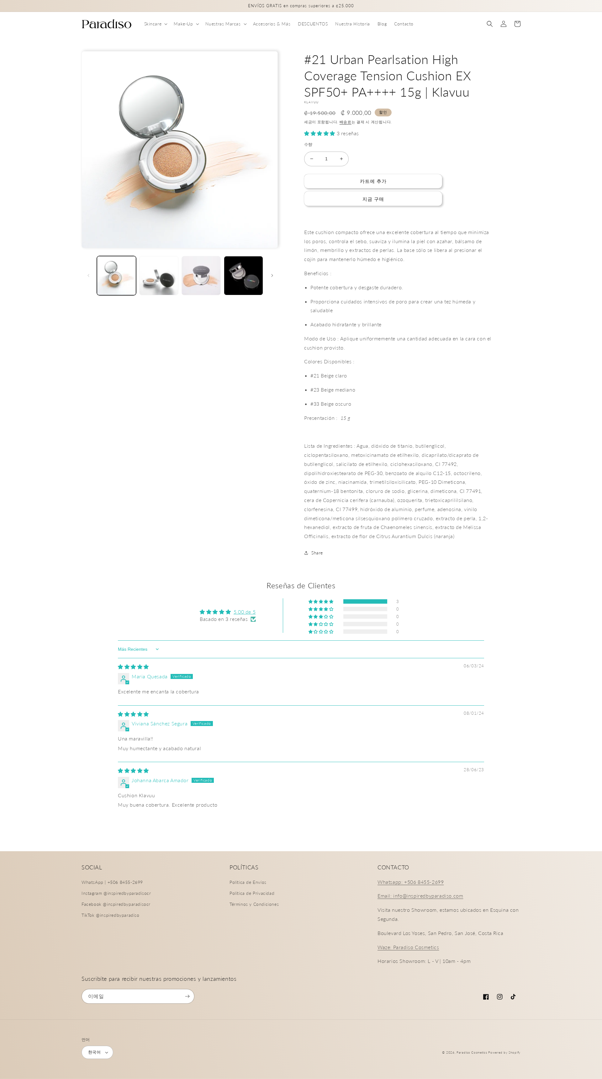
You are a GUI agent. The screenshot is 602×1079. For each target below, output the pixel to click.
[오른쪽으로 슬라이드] (272, 275)
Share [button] (317, 552)
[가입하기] (187, 996)
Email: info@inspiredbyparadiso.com (420, 896)
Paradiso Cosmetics (472, 1052)
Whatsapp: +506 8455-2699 (411, 882)
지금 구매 (373, 199)
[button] (155, 23)
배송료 (345, 122)
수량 (308, 144)
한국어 (94, 1052)
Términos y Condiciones (254, 904)
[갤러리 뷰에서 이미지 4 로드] (243, 275)
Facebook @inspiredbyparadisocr (116, 904)
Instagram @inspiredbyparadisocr (116, 893)
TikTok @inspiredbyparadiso (111, 915)
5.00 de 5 (245, 612)
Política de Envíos (248, 882)
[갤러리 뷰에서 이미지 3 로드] (201, 275)
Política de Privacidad (252, 893)
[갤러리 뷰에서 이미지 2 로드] (158, 275)
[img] (133, 667)
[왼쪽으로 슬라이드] (88, 275)
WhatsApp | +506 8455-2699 (112, 882)
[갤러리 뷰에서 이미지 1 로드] (116, 275)
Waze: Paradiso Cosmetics (408, 947)
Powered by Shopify (504, 1052)
